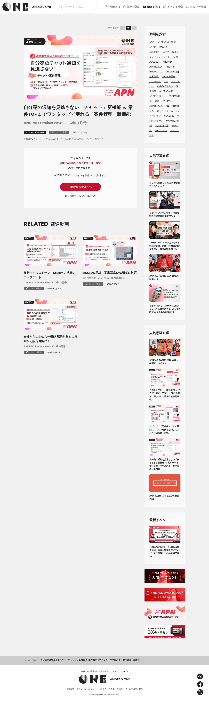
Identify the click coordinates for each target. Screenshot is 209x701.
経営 (157, 101)
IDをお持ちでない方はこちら (80, 195)
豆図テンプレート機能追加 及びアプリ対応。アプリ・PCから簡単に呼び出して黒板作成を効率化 (164, 395)
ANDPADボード (157, 96)
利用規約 (102, 689)
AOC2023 (154, 61)
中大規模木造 (162, 125)
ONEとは (115, 6)
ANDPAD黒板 (168, 76)
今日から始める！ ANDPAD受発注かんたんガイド (164, 184)
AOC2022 (169, 115)
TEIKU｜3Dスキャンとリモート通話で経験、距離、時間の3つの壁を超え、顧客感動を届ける (164, 245)
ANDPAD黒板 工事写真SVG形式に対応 (110, 272)
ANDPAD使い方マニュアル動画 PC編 (164, 497)
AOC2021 (154, 52)
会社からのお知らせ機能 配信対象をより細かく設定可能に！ (50, 339)
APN (89, 139)
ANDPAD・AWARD (35, 133)
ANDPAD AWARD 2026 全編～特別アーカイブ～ (163, 362)
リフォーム (155, 81)
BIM (166, 81)
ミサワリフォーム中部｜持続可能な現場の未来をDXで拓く (164, 214)
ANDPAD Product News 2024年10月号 (45, 282)
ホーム (27, 660)
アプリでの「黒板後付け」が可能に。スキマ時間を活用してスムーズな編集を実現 (164, 429)
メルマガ (198, 6)
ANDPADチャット (33, 139)
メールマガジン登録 (134, 689)
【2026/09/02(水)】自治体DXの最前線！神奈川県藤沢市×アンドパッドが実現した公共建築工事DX (164, 552)
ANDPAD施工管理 (74, 139)
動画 (154, 6)
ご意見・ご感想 (116, 689)
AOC (151, 42)
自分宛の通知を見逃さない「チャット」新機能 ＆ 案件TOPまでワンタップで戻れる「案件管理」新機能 (164, 464)
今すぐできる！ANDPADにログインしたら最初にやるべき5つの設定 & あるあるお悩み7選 (164, 308)
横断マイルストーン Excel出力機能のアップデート (49, 275)
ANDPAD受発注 (165, 86)
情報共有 (99, 139)
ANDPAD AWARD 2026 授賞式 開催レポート (164, 277)
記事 (134, 6)
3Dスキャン (161, 130)
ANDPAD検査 (166, 91)
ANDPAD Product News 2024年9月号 (104, 278)
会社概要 (70, 689)
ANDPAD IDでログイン (80, 186)
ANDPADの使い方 (54, 139)
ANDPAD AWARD (158, 47)
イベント (175, 6)
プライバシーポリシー (86, 689)
